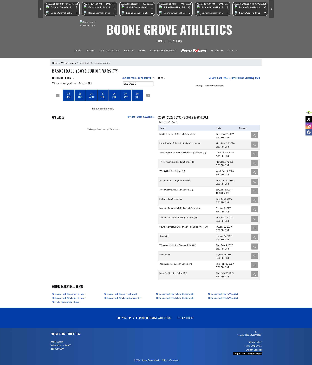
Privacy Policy (255, 341)
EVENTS (90, 50)
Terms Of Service (253, 345)
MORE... (232, 50)
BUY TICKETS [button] (187, 317)
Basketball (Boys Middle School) (176, 293)
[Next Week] (148, 95)
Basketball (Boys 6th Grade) (69, 293)
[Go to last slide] (40, 9)
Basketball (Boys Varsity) (224, 293)
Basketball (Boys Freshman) (121, 293)
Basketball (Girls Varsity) (224, 298)
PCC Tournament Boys (66, 301)
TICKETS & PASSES (109, 50)
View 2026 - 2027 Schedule (139, 78)
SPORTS (128, 50)
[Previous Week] (57, 95)
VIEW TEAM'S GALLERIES (142, 116)
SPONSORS (217, 50)
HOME (78, 50)
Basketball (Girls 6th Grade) (69, 298)
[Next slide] (271, 9)
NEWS (142, 50)
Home (55, 62)
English (249, 349)
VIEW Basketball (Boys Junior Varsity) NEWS (235, 78)
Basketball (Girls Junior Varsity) (123, 298)
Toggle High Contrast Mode (247, 353)
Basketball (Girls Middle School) (176, 298)
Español (258, 349)
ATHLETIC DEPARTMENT (163, 50)
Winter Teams (68, 62)
